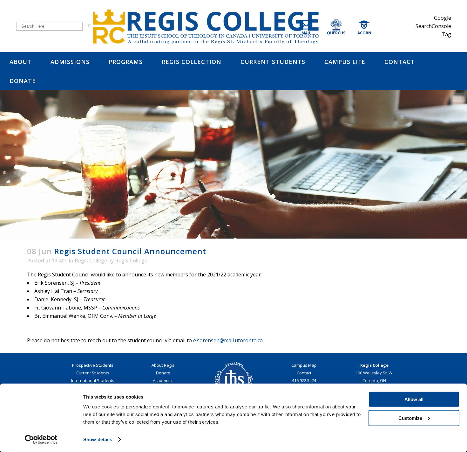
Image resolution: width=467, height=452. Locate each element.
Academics (163, 380)
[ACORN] (371, 26)
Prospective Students (92, 365)
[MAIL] (311, 26)
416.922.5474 (304, 380)
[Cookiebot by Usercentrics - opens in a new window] (41, 439)
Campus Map (304, 365)
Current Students (92, 373)
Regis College (91, 260)
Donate (163, 373)
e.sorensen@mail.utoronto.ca (228, 340)
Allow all (413, 399)
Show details (97, 439)
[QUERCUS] (344, 26)
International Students (92, 380)
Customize (410, 418)
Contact (304, 373)
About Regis (163, 365)
